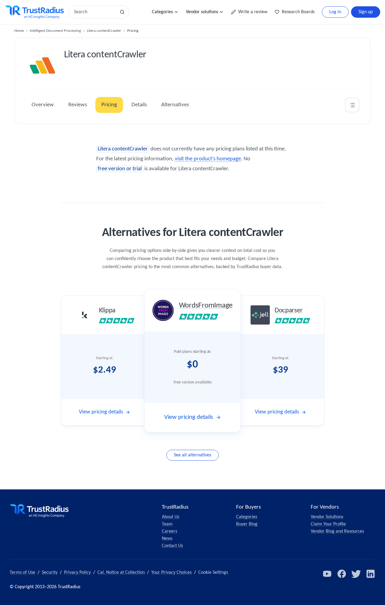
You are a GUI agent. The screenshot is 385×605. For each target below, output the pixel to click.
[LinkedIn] (370, 574)
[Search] (122, 12)
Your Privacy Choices (171, 572)
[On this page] (352, 105)
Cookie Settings (213, 572)
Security (49, 572)
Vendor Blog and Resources (337, 531)
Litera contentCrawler (104, 31)
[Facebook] (341, 574)
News (167, 538)
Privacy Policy (77, 572)
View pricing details (101, 412)
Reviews (77, 105)
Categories (162, 12)
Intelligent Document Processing (55, 31)
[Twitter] (356, 574)
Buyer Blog (246, 524)
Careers (169, 531)
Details (139, 105)
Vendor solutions (202, 12)
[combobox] (94, 12)
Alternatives (175, 105)
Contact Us (172, 545)
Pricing (109, 105)
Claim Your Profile (328, 524)
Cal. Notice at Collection (121, 572)
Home (19, 31)
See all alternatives (192, 455)
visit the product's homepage (208, 159)
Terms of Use (22, 572)
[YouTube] (327, 574)
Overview (43, 105)
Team (167, 524)
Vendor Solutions (327, 517)
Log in (335, 12)
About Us (170, 517)
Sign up (366, 12)
